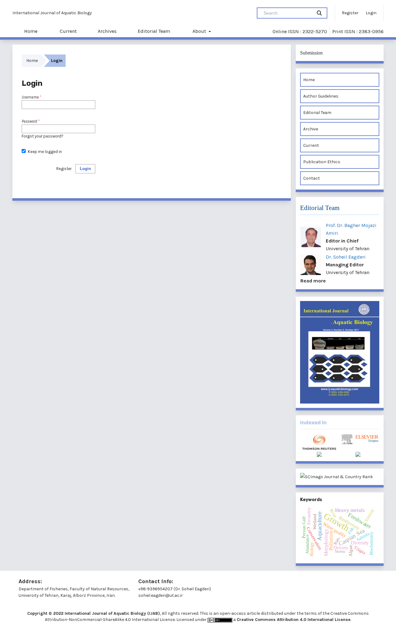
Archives (107, 31)
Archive (310, 129)
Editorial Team (154, 31)
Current (67, 31)
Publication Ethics (321, 161)
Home (30, 31)
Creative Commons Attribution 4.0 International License (294, 619)
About (199, 31)
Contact (311, 178)
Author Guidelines (320, 96)
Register (350, 12)
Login (371, 12)
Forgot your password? (42, 136)
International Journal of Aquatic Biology (52, 12)
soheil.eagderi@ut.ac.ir (160, 595)
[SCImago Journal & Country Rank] (339, 477)
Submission (311, 52)
